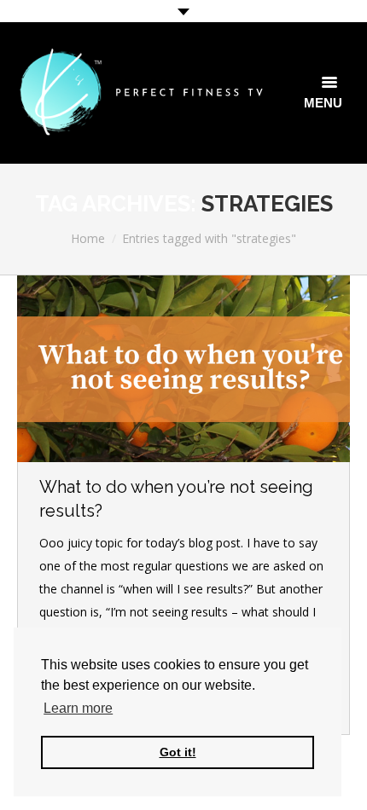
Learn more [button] (78, 708)
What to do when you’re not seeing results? (176, 499)
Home (88, 238)
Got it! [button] (178, 752)
